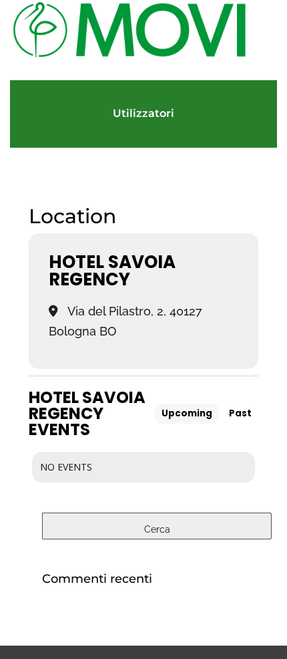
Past (240, 413)
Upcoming (187, 413)
